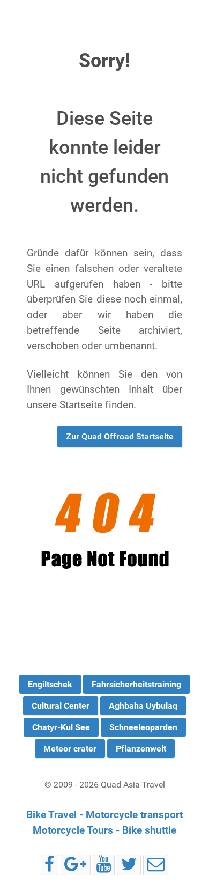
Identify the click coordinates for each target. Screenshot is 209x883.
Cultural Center (60, 706)
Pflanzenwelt (141, 749)
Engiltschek (50, 684)
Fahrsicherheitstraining (136, 684)
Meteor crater (69, 749)
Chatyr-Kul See (61, 727)
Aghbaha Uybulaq (143, 706)
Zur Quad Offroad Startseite (120, 436)
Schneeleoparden (143, 727)
